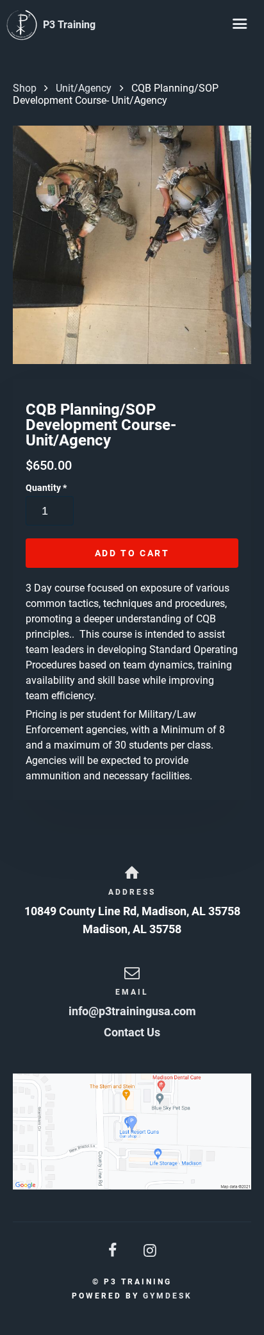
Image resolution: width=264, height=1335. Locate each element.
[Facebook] (113, 1250)
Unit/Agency (83, 88)
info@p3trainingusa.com (132, 1011)
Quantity (46, 488)
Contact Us (132, 1032)
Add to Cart (132, 553)
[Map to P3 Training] (132, 1132)
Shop (25, 88)
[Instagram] (150, 1250)
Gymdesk (167, 1295)
